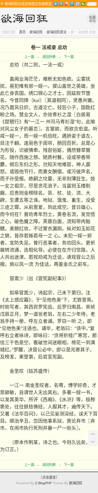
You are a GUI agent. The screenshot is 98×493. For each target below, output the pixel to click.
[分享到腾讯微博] (72, 4)
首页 (22, 32)
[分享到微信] (83, 4)
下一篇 (69, 57)
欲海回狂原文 (57, 32)
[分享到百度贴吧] (78, 4)
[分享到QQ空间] (61, 4)
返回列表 (49, 57)
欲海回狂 (25, 19)
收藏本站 (92, 19)
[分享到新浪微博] (67, 4)
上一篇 (29, 57)
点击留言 (49, 477)
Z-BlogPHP (43, 483)
